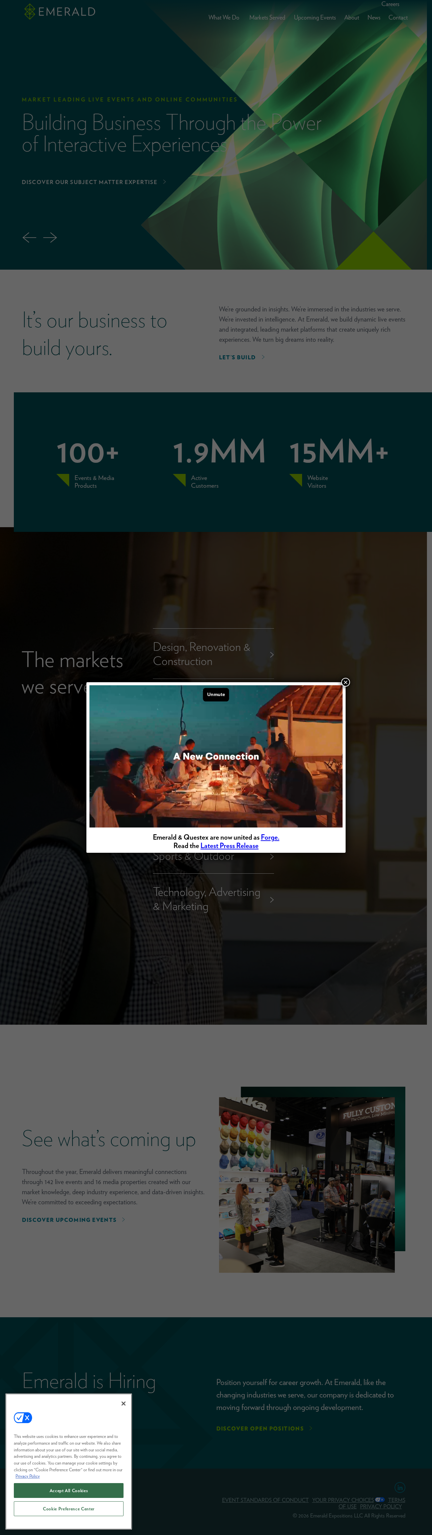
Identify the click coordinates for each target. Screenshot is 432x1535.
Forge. (270, 837)
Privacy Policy (28, 1476)
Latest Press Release (229, 845)
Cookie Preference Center (68, 1508)
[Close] (123, 1403)
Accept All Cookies (69, 1490)
